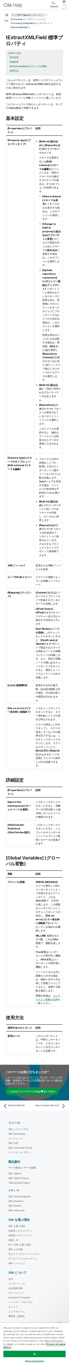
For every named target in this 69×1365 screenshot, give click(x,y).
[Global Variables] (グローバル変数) (28, 66)
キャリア (13, 1306)
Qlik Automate (16, 1210)
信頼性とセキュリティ (20, 1230)
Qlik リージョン (16, 1263)
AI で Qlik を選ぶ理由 (19, 1244)
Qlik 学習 (13, 1143)
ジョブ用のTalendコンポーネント (28, 15)
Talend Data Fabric (19, 1182)
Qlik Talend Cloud (18, 1178)
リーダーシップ (16, 1283)
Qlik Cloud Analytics (19, 1196)
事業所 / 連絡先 (16, 1316)
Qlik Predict (15, 1205)
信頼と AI (13, 1240)
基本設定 (14, 57)
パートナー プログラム (20, 1302)
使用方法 (14, 70)
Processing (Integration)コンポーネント (30, 23)
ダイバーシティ (16, 1292)
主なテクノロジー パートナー (24, 1253)
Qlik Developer (16, 1133)
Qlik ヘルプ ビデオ (18, 1129)
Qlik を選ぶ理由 (16, 1226)
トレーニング (15, 1138)
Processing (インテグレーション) (27, 19)
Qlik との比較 (15, 1249)
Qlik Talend (14, 1173)
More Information (34, 1361)
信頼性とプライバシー (20, 1235)
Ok (34, 1354)
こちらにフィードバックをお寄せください (32, 1091)
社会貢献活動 (15, 1288)
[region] (34, 1344)
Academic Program (19, 1297)
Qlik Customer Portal (20, 1147)
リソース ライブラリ (19, 1152)
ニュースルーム (16, 1311)
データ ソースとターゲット (23, 1258)
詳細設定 (14, 61)
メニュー (64, 6)
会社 (10, 1278)
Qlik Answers (15, 1201)
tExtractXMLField (19, 27)
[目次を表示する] (6, 15)
